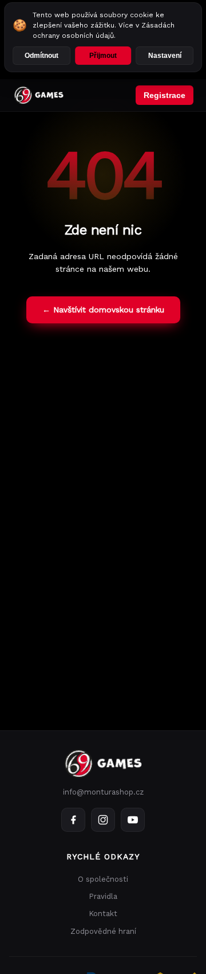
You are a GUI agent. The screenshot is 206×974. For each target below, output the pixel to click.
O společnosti (103, 879)
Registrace (164, 95)
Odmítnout (41, 56)
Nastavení (164, 56)
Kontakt (103, 913)
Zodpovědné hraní (103, 931)
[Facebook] (73, 820)
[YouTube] (133, 820)
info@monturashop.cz (103, 792)
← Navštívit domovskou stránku (103, 309)
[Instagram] (103, 820)
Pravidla (103, 896)
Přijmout (103, 56)
